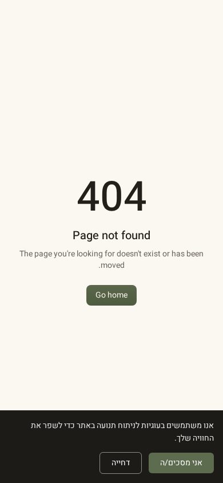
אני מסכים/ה (181, 463)
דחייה (121, 463)
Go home (111, 295)
